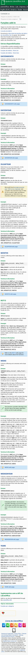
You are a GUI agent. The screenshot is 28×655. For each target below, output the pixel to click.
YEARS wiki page (9, 587)
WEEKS (3, 361)
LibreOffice (4, 6)
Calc (17, 6)
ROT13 (14, 353)
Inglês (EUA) (5, 9)
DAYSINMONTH (7, 56)
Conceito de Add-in (6, 31)
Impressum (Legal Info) (7, 633)
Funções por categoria (7, 606)
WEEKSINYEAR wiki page (12, 539)
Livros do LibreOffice (14, 621)
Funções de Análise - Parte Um (9, 50)
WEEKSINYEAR (7, 474)
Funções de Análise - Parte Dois (10, 53)
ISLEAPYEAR (6, 164)
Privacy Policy (17, 633)
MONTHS (4, 253)
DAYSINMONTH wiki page (12, 104)
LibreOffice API (7, 600)
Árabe (20, 9)
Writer (12, 6)
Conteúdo (4, 14)
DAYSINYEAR (6, 110)
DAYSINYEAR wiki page (11, 158)
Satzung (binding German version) (12, 635)
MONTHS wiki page (10, 294)
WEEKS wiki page (10, 467)
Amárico (13, 9)
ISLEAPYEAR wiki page (11, 246)
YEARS (3, 546)
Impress (22, 6)
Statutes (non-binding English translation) (13, 634)
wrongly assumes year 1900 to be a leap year (14, 188)
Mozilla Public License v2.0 (10, 641)
